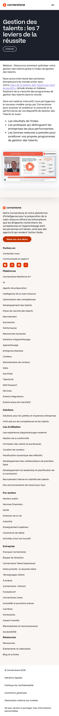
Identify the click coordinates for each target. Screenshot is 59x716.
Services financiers (13, 504)
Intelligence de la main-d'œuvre (19, 293)
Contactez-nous (11, 253)
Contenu (7, 356)
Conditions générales (16, 692)
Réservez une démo (17, 239)
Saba (5, 368)
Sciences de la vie (12, 515)
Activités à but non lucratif (17, 538)
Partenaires (9, 614)
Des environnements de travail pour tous (24, 485)
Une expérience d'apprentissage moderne (25, 432)
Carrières (8, 609)
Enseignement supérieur (15, 527)
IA (4, 282)
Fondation (8, 591)
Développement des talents (17, 305)
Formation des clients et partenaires (22, 444)
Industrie (7, 521)
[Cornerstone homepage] (29, 207)
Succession (9, 322)
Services (7, 390)
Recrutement (10, 316)
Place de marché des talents (18, 311)
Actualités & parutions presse (18, 603)
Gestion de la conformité (16, 438)
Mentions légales (13, 677)
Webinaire (9, 49)
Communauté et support (16, 258)
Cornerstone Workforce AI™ (17, 276)
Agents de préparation (15, 288)
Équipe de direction (13, 557)
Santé (6, 510)
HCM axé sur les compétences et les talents (26, 421)
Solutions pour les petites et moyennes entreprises (29, 415)
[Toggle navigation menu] (51, 5)
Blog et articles (11, 654)
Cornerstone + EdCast (14, 586)
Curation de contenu (13, 449)
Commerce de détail (13, 532)
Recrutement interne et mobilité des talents (26, 479)
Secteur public (10, 498)
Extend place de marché (15, 402)
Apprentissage (10, 345)
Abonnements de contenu (16, 362)
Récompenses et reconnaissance (20, 626)
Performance (10, 328)
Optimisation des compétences (19, 299)
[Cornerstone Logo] (14, 5)
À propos (7, 580)
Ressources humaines (14, 333)
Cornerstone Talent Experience (19, 563)
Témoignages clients (14, 574)
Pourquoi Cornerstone (14, 552)
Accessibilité (9, 631)
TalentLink (8, 379)
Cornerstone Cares (13, 597)
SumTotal (8, 373)
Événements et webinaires (17, 648)
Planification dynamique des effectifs (22, 455)
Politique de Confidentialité (19, 685)
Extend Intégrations (13, 396)
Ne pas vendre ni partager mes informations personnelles (28, 710)
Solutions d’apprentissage (16, 339)
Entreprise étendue (13, 350)
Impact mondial (11, 620)
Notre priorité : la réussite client (19, 569)
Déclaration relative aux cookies (21, 700)
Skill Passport (10, 385)
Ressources (9, 643)
